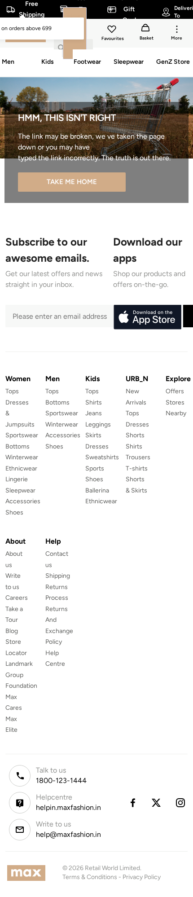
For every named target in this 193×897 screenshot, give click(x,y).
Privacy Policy (142, 877)
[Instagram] (181, 802)
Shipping (57, 576)
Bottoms (17, 446)
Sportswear (21, 435)
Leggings (98, 424)
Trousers (138, 457)
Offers (175, 391)
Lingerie (16, 479)
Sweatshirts (102, 457)
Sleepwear (20, 490)
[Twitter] (156, 802)
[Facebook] (132, 802)
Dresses (97, 446)
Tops (12, 391)
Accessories (22, 501)
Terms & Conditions (89, 877)
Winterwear (21, 457)
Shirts (93, 402)
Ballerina (97, 490)
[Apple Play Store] (147, 317)
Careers (16, 598)
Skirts (93, 435)
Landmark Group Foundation (21, 675)
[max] (28, 873)
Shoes (14, 512)
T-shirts (137, 468)
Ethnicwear (21, 468)
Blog (11, 631)
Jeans (93, 413)
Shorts (135, 435)
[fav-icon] (112, 30)
